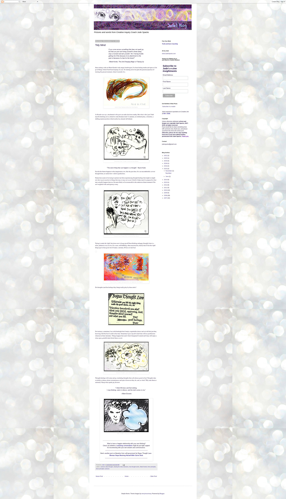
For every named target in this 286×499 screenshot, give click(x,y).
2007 (165, 198)
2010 (165, 190)
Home (126, 476)
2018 (165, 163)
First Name (167, 81)
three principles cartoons (102, 468)
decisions (125, 466)
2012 (165, 185)
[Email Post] (123, 464)
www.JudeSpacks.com (169, 53)
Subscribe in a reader (168, 106)
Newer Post (99, 476)
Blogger (162, 493)
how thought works (134, 466)
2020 (165, 158)
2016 (165, 166)
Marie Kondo (143, 466)
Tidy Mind (168, 173)
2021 (165, 155)
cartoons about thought (106, 466)
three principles (152, 466)
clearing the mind (118, 466)
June (167, 176)
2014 (165, 179)
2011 (165, 187)
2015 (165, 168)
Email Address (168, 75)
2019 (165, 161)
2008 (165, 195)
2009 (165, 193)
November (169, 171)
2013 (165, 182)
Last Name (166, 88)
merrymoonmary (146, 493)
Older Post (153, 476)
